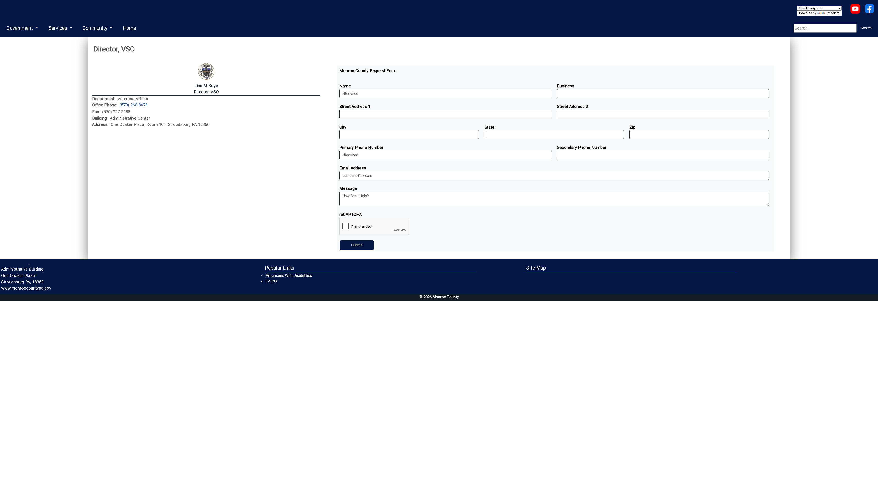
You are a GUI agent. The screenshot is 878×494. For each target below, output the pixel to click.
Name (345, 85)
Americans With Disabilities (289, 275)
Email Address (352, 168)
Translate (833, 13)
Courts (272, 281)
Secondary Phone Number (581, 147)
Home (129, 28)
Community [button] (95, 28)
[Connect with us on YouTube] (855, 9)
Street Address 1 (354, 106)
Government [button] (20, 28)
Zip (632, 127)
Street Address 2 (572, 106)
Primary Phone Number (361, 147)
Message (348, 188)
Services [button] (58, 28)
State (489, 127)
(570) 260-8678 (134, 104)
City (342, 127)
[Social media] (869, 9)
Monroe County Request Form (367, 70)
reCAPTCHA (350, 214)
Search (866, 28)
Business (565, 85)
